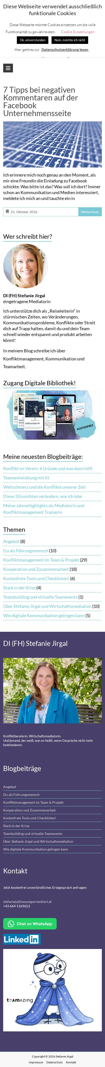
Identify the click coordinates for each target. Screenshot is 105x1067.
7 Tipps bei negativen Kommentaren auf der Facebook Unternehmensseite (40, 101)
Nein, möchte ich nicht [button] (69, 40)
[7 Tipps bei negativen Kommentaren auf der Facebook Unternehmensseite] (52, 125)
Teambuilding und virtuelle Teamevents (40, 597)
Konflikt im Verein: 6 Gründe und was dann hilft (48, 468)
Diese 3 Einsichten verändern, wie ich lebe (42, 496)
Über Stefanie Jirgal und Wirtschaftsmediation (47, 606)
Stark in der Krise (19, 587)
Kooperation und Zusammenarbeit (36, 569)
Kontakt (71, 1062)
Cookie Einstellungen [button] (77, 32)
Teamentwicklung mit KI (26, 477)
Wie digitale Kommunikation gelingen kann (44, 615)
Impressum (36, 1062)
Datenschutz (54, 1062)
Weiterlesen (90, 212)
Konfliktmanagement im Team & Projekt (41, 560)
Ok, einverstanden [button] (32, 40)
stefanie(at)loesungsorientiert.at (27, 901)
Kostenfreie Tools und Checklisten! (36, 578)
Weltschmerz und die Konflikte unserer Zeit (44, 487)
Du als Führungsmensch (25, 550)
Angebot (11, 541)
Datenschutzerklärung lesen (65, 49)
